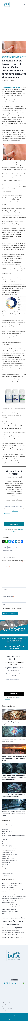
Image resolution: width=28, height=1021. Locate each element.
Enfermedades (5, 846)
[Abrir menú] (24, 4)
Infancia (16, 902)
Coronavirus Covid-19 (9, 896)
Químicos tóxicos (20, 918)
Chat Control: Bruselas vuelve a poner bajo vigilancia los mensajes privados (13, 795)
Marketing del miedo (7, 850)
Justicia (14, 904)
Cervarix (10, 892)
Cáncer (4, 547)
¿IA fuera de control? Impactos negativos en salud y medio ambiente (13, 740)
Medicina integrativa (7, 858)
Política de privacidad (6, 1002)
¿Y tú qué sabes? (6, 825)
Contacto (4, 1006)
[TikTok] (18, 983)
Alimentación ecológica (7, 889)
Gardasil (21, 898)
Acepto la (11, 512)
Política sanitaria (5, 918)
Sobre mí (4, 1004)
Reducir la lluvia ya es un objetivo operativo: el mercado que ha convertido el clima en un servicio (14, 758)
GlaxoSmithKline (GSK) (8, 900)
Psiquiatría (12, 918)
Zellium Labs (20, 1019)
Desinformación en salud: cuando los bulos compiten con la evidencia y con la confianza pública (13, 813)
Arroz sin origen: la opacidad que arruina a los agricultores (13, 723)
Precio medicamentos (8, 550)
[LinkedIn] (15, 983)
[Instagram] (10, 983)
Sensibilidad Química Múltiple (9, 932)
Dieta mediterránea (6, 843)
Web (4, 604)
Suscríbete (14, 694)
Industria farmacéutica (9, 56)
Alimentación (5, 831)
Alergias (4, 829)
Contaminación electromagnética (10, 894)
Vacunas (4, 875)
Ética (22, 937)
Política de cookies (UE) (7, 1008)
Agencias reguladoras (8, 887)
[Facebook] (4, 983)
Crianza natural (19, 896)
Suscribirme (14, 524)
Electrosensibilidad (5, 898)
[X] (7, 983)
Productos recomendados (8, 871)
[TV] (24, 983)
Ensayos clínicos (12, 898)
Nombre (5, 589)
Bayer (14, 889)
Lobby (18, 905)
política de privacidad (14, 683)
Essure (17, 898)
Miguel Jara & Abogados (8, 860)
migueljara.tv (5, 862)
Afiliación (4, 1010)
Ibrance (10, 547)
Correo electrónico (8, 596)
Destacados (4, 841)
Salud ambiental (6, 873)
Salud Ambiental (6, 928)
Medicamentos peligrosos (8, 854)
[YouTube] (12, 983)
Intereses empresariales (7, 904)
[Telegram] (21, 983)
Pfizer (15, 547)
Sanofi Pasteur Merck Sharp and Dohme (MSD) (10, 930)
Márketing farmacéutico (6, 913)
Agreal (16, 887)
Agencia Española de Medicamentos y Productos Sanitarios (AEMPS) (12, 884)
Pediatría (4, 869)
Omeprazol (4, 866)
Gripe (16, 900)
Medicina (19, 57)
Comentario (6, 566)
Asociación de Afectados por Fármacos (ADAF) (13, 835)
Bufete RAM (19, 890)
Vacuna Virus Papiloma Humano (11, 937)
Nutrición (4, 864)
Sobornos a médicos (20, 932)
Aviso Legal (4, 1000)
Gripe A (20, 900)
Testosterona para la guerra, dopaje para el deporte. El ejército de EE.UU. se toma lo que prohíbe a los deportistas (14, 777)
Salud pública (17, 928)
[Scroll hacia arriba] (25, 1007)
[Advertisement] (14, 24)
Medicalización (11, 57)
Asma (3, 833)
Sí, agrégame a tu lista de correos (12, 608)
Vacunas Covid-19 (12, 934)
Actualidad (4, 827)
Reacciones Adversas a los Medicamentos (12, 923)
